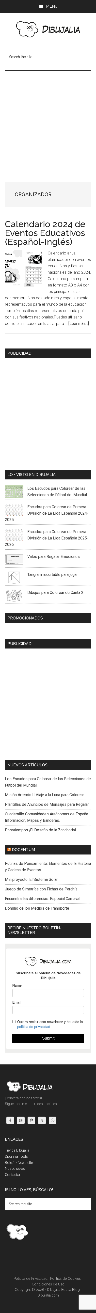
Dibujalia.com (48, 1295)
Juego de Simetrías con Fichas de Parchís (41, 889)
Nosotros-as (15, 1169)
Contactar (12, 1175)
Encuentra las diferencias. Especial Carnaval (42, 898)
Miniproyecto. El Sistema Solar (31, 879)
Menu (52, 6)
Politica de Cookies (65, 1279)
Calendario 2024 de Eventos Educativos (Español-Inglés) (45, 233)
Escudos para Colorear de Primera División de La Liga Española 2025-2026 (46, 538)
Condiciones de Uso (48, 1284)
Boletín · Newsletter (19, 1163)
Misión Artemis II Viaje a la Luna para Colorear (44, 794)
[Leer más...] (78, 323)
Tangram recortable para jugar (52, 574)
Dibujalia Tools (16, 1156)
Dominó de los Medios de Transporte (37, 908)
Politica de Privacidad (31, 1279)
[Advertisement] (48, 121)
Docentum (23, 849)
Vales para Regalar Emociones (53, 556)
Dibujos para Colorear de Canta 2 (55, 592)
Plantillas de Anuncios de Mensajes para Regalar (47, 804)
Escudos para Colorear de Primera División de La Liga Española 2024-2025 (46, 513)
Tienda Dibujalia (17, 1150)
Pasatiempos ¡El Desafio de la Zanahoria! (40, 830)
